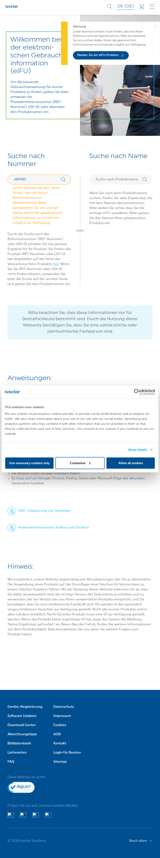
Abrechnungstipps (22, 734)
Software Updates (22, 716)
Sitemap (60, 762)
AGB (57, 734)
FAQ (11, 762)
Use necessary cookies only (29, 463)
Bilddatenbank (19, 743)
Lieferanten (17, 752)
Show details (137, 449)
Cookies (59, 725)
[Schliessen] (157, 43)
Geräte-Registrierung (25, 707)
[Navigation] (152, 7)
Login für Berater (67, 752)
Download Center (22, 725)
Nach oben (138, 841)
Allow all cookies (130, 463)
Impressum (62, 716)
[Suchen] (63, 179)
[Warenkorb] (141, 6)
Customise (77, 463)
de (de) (126, 6)
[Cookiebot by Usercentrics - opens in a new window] (137, 392)
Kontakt (59, 743)
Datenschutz (63, 707)
